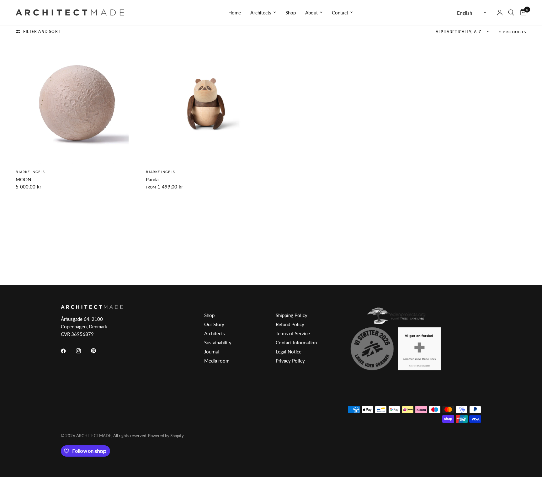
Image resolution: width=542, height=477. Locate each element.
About (311, 12)
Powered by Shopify (166, 435)
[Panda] (206, 103)
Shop (290, 12)
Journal (211, 351)
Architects (260, 12)
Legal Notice (288, 351)
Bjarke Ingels (30, 172)
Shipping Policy (291, 315)
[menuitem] (235, 12)
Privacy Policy (290, 360)
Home (234, 12)
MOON (23, 179)
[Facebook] (68, 351)
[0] (521, 12)
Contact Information (296, 342)
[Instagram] (83, 351)
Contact (340, 12)
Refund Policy (290, 324)
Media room (216, 360)
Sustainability (217, 342)
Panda (152, 179)
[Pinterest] (98, 351)
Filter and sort (42, 31)
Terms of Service (293, 333)
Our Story (214, 324)
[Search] (511, 12)
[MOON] (76, 103)
